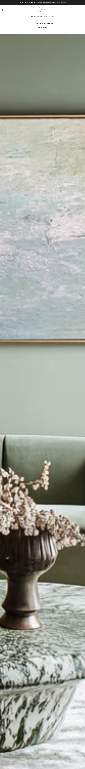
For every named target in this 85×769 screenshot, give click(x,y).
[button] (2, 10)
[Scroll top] (82, 766)
